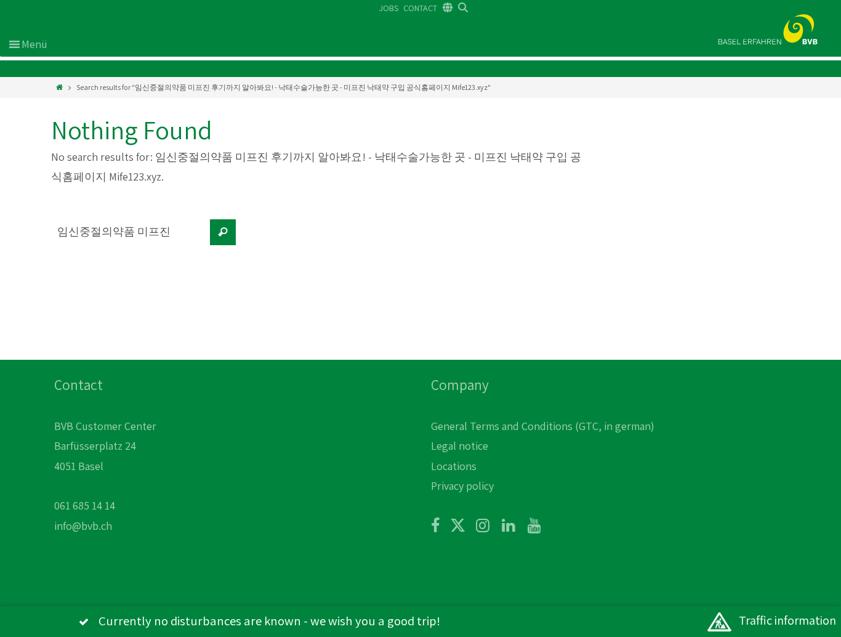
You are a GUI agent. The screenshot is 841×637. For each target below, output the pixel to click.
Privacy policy (462, 486)
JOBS (388, 8)
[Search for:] (128, 238)
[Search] (223, 232)
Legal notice (459, 446)
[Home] (59, 87)
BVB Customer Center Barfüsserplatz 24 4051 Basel (105, 446)
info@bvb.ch (83, 526)
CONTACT (420, 8)
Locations (454, 466)
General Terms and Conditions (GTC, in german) (542, 426)
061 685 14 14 (84, 505)
